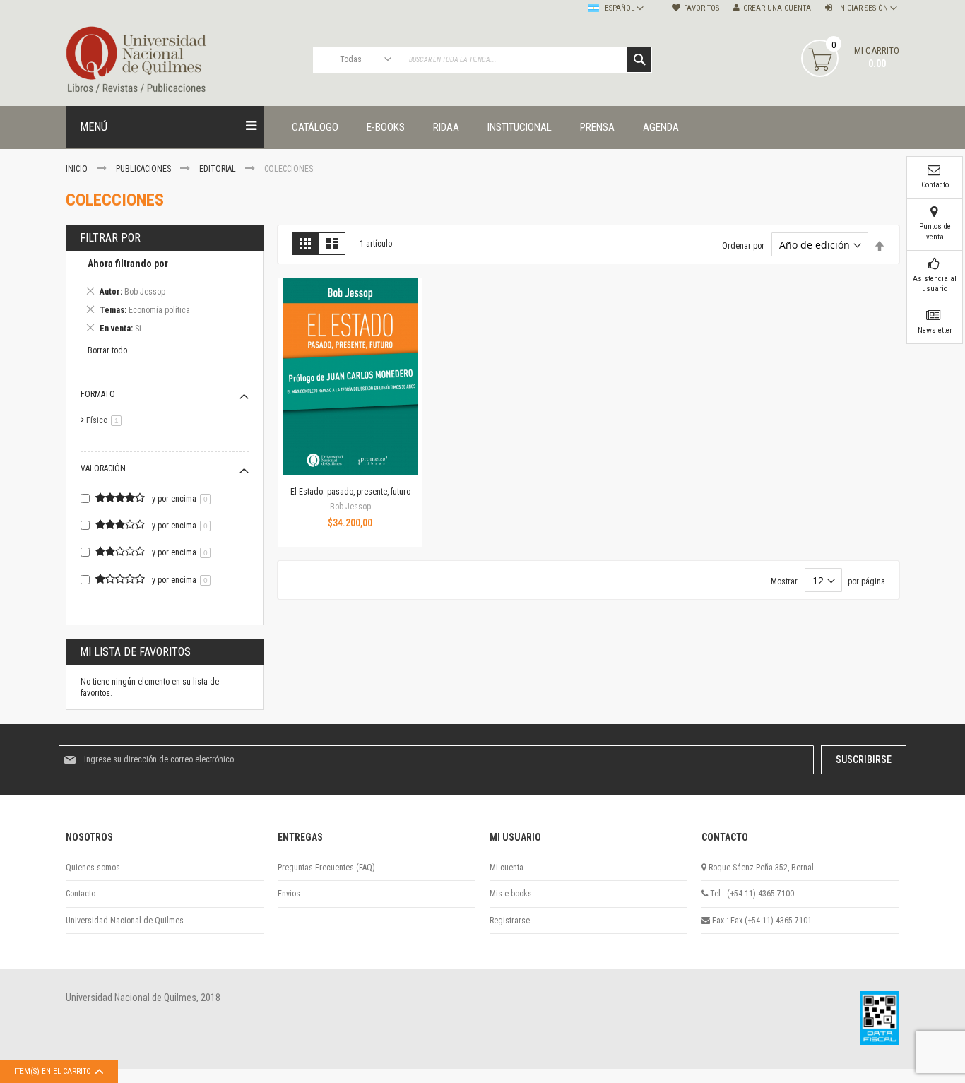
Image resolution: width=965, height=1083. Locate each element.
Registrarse (510, 920)
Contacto (80, 894)
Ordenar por (743, 246)
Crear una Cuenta (777, 8)
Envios (289, 894)
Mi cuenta (506, 867)
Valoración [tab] (103, 468)
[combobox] (482, 59)
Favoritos (701, 8)
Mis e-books (511, 894)
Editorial (218, 169)
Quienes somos (93, 867)
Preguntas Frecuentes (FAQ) (326, 867)
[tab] (165, 298)
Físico (106, 420)
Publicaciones (144, 169)
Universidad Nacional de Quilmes (125, 920)
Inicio (78, 169)
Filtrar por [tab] (110, 237)
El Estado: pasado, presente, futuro (350, 492)
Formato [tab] (98, 394)
